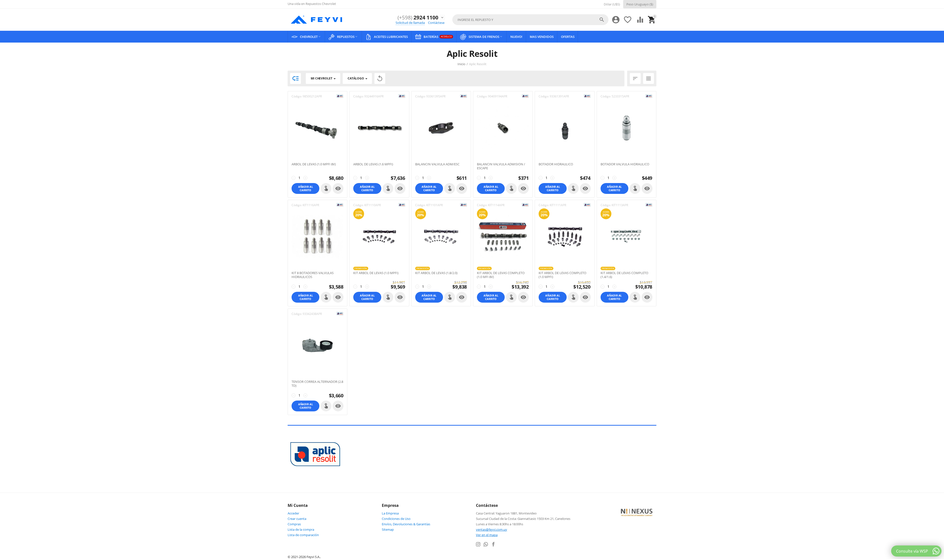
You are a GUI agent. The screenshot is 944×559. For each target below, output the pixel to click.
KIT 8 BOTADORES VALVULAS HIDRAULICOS (313, 275)
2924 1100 (418, 18)
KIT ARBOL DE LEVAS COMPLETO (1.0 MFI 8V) (501, 275)
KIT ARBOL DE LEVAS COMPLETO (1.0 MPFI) (562, 275)
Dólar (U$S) (612, 4)
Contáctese (436, 22)
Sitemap (388, 529)
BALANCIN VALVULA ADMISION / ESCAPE (501, 166)
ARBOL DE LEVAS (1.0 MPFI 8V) (314, 164)
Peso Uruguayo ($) (639, 4)
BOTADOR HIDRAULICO (556, 164)
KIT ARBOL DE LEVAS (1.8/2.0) (436, 273)
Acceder (293, 513)
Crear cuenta (297, 518)
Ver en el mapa (487, 535)
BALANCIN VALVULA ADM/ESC (437, 164)
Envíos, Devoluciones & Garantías (406, 524)
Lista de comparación (303, 535)
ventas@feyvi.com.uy (491, 529)
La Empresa (390, 513)
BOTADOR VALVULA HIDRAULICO (625, 164)
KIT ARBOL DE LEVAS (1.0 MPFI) (375, 273)
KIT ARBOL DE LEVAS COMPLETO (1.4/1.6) (624, 275)
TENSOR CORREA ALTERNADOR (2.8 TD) (317, 384)
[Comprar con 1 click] (326, 188)
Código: (297, 96)
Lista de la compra (301, 529)
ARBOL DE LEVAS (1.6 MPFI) (373, 164)
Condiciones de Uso (396, 518)
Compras (294, 524)
